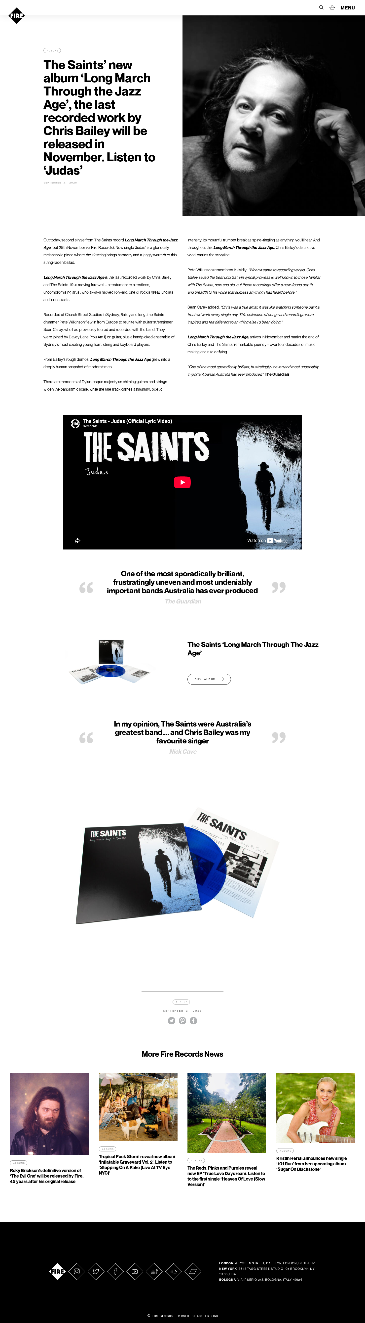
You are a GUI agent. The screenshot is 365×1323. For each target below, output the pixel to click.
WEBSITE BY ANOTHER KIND (198, 1316)
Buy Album (205, 679)
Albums (53, 50)
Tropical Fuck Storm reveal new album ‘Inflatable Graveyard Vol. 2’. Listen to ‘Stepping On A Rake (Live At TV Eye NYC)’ (137, 1165)
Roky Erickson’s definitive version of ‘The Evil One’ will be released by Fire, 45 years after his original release (46, 1176)
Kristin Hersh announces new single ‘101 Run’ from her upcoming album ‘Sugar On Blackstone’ (311, 1164)
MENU (348, 7)
